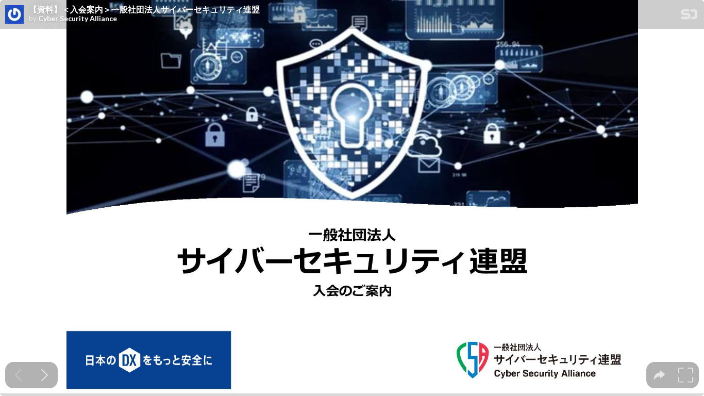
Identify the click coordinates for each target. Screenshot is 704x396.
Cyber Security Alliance (77, 18)
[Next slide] (44, 375)
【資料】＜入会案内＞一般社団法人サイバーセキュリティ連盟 (144, 9)
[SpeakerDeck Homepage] (689, 16)
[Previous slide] (18, 375)
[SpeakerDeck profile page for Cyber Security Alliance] (14, 15)
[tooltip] (659, 375)
